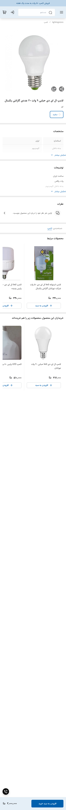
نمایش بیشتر (60, 155)
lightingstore (57, 22)
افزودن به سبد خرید (47, 803)
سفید (55, 114)
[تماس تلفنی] (6, 791)
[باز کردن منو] (60, 12)
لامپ (46, 22)
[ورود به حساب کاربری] (13, 12)
